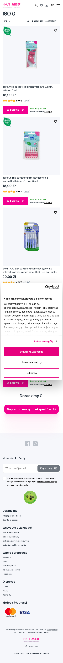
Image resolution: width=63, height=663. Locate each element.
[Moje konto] (47, 5)
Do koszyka (13, 110)
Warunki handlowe (11, 533)
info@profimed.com (12, 516)
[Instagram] (35, 443)
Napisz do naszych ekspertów (29, 409)
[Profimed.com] (12, 5)
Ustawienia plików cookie (14, 545)
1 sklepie (48, 112)
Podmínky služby (28, 632)
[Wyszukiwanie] (36, 5)
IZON (36, 653)
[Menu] (58, 5)
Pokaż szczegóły (43, 341)
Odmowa (31, 373)
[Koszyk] (52, 5)
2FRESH (45, 653)
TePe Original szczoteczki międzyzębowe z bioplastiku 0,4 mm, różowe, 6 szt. (25, 179)
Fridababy (7, 574)
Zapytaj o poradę (10, 520)
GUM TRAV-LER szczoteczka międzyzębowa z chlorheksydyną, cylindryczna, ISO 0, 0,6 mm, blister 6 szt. (30, 271)
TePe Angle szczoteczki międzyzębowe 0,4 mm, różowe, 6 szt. (28, 88)
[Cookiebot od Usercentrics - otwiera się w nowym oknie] (45, 287)
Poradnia (7, 557)
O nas (5, 587)
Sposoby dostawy (11, 537)
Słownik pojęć (9, 566)
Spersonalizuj (29, 362)
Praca (5, 591)
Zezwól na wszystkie (31, 351)
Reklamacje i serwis (11, 570)
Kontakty (7, 595)
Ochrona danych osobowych (16, 541)
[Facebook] (27, 443)
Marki (5, 562)
